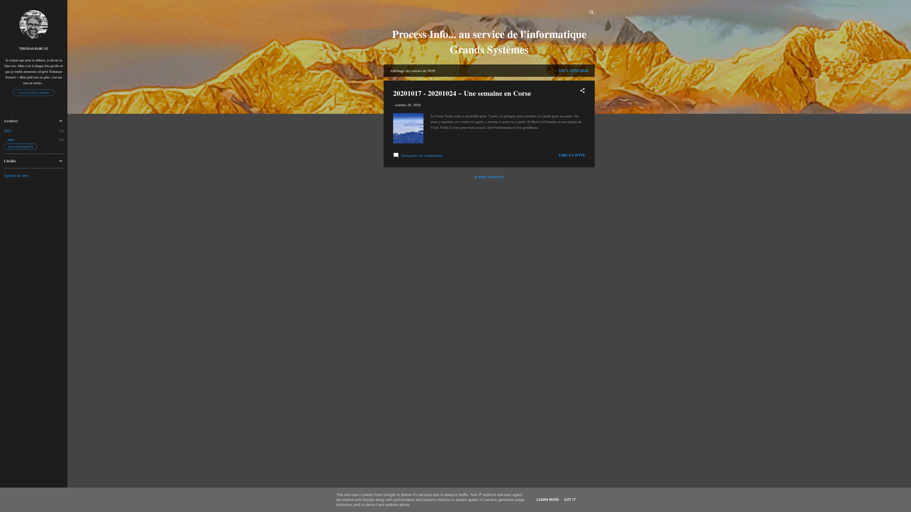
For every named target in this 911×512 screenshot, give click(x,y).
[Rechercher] (592, 13)
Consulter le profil (33, 93)
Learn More (547, 500)
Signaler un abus (16, 175)
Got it (570, 500)
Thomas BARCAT (33, 48)
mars (11, 139)
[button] (582, 91)
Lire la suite (572, 155)
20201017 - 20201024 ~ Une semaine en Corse (462, 93)
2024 (7, 130)
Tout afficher (573, 70)
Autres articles (489, 176)
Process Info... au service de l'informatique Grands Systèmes (489, 41)
